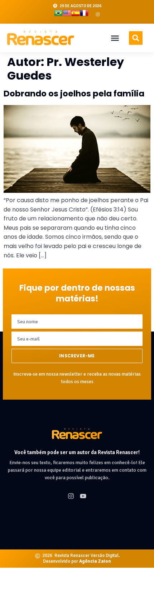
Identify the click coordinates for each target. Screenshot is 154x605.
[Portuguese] (58, 14)
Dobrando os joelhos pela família (74, 93)
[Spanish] (75, 14)
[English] (67, 14)
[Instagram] (98, 14)
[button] (115, 38)
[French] (84, 14)
